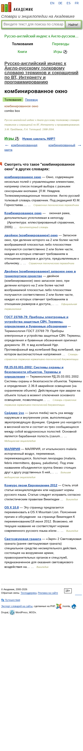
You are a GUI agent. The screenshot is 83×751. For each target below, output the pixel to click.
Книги (22, 52)
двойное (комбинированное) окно (31, 235)
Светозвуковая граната (22, 539)
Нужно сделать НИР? (38, 138)
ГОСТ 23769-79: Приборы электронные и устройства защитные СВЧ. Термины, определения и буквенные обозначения (36, 321)
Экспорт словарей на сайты (17, 606)
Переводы (60, 44)
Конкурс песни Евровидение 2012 (30, 485)
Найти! (73, 24)
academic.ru (17, 7)
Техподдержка (29, 593)
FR (77, 3)
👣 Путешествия (10, 600)
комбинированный (61, 145)
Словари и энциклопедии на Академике (38, 16)
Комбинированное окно (23, 213)
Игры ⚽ (61, 52)
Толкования (22, 44)
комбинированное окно (22, 177)
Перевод (31, 99)
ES (69, 3)
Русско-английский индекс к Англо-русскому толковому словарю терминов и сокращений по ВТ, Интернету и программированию (41, 36)
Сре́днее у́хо (14, 413)
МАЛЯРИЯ (12, 449)
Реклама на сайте (48, 593)
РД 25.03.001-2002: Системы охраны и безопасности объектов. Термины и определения (34, 371)
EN (52, 3)
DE (60, 3)
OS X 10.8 (11, 507)
